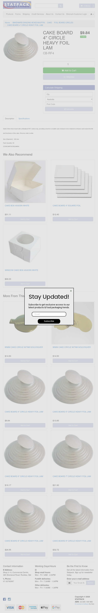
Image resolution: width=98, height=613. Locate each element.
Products (9, 14)
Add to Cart (70, 70)
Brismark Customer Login (76, 14)
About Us (49, 14)
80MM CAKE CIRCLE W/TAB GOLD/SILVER (24, 347)
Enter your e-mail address (78, 578)
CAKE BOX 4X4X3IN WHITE (17, 205)
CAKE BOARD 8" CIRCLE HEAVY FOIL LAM (24, 540)
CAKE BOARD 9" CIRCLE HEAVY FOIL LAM (72, 540)
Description (9, 118)
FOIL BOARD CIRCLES (63, 22)
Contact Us (59, 14)
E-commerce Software (82, 604)
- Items (86, 5)
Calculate (70, 109)
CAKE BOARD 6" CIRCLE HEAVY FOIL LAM (24, 476)
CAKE (49, 22)
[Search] (60, 6)
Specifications (24, 118)
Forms (18, 14)
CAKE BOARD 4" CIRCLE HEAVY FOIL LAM (25, 25)
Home (7, 22)
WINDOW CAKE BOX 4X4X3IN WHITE (21, 270)
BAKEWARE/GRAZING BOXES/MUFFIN (29, 22)
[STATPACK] (17, 4)
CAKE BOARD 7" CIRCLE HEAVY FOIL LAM (72, 476)
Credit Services (38, 14)
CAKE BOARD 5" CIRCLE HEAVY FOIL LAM (72, 411)
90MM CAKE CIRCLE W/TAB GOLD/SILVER (72, 347)
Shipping (26, 14)
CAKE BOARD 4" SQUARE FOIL (67, 205)
